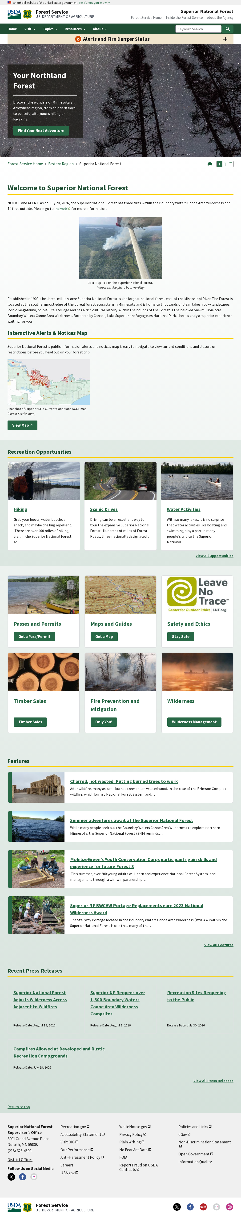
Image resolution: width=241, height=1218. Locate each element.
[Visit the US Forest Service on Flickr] (216, 1207)
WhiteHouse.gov (133, 1126)
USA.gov (67, 1172)
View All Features (218, 944)
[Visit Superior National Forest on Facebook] (22, 1177)
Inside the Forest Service (184, 17)
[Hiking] (44, 481)
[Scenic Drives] (120, 481)
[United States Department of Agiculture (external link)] (15, 14)
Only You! (103, 722)
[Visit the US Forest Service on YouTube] (203, 1207)
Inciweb (60, 208)
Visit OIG (67, 1142)
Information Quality (195, 1161)
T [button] (219, 164)
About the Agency (220, 17)
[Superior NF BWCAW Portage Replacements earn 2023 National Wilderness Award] (38, 915)
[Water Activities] (197, 481)
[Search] (227, 29)
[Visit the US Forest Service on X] (177, 1207)
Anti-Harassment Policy (80, 1157)
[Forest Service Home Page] (27, 14)
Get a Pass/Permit (34, 636)
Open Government (193, 1154)
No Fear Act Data (133, 1149)
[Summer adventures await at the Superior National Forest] (38, 826)
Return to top (19, 1106)
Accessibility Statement (80, 1134)
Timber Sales (30, 722)
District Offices (20, 1159)
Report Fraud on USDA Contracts (138, 1167)
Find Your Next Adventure (41, 130)
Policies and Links (193, 1126)
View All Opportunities (214, 555)
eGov (182, 1134)
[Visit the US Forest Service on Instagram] (229, 1207)
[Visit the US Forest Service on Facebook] (190, 1207)
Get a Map (104, 636)
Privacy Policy (131, 1134)
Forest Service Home (146, 17)
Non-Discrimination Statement (204, 1142)
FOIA (123, 1157)
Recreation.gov (73, 1126)
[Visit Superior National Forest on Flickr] (34, 1177)
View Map (20, 425)
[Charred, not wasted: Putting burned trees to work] (38, 787)
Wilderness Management (194, 722)
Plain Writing (130, 1142)
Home (12, 29)
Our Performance (75, 1149)
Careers (66, 1165)
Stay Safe (180, 636)
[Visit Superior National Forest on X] (11, 1177)
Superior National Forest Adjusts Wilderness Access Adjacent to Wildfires (40, 1000)
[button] (210, 163)
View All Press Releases (213, 1080)
